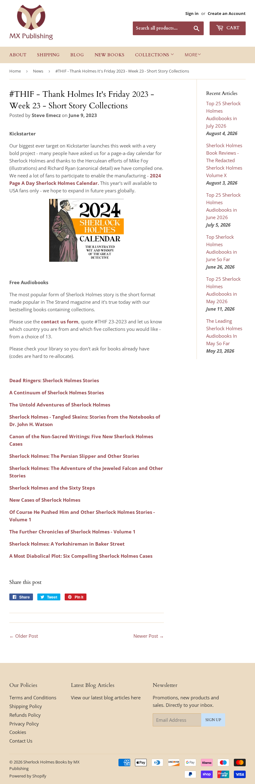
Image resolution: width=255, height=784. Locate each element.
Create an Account (227, 13)
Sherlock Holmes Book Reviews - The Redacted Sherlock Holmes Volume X (224, 160)
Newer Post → (148, 636)
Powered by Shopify (27, 776)
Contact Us (20, 741)
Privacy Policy (24, 724)
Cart (232, 28)
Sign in (192, 13)
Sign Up (213, 719)
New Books (109, 55)
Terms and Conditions (32, 697)
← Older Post (23, 636)
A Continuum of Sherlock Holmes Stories (56, 392)
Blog (77, 55)
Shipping (48, 55)
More (191, 55)
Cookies (17, 732)
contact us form (59, 321)
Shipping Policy (25, 706)
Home (15, 71)
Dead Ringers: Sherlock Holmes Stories (54, 380)
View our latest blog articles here (106, 697)
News (38, 71)
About (17, 55)
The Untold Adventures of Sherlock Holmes (59, 404)
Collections (152, 55)
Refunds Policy (25, 715)
